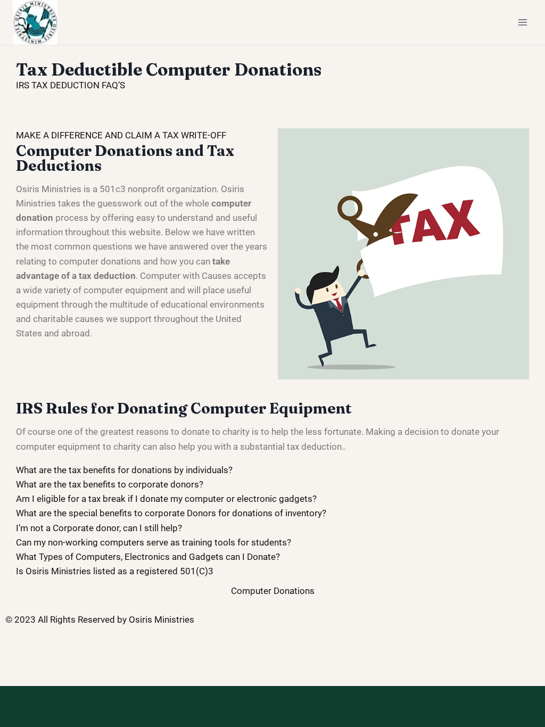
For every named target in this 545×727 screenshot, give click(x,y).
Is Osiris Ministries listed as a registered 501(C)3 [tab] (114, 571)
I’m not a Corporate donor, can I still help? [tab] (99, 528)
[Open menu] (522, 22)
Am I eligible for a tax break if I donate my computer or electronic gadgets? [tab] (166, 498)
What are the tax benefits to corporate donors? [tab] (109, 484)
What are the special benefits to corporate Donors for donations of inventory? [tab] (171, 513)
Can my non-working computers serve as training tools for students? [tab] (153, 542)
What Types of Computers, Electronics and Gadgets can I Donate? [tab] (148, 556)
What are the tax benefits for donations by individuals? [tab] (124, 470)
